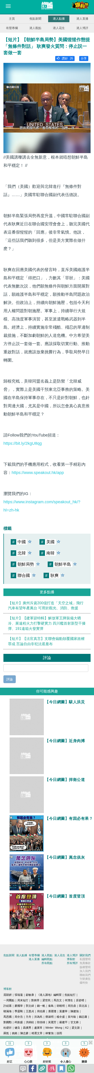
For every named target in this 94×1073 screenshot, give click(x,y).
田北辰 (83, 1005)
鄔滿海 (7, 1011)
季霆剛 (19, 1011)
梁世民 (46, 1000)
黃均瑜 (72, 1016)
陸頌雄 (41, 1022)
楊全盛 (61, 1016)
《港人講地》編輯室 (49, 994)
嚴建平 (63, 1022)
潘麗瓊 (52, 1011)
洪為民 (38, 1016)
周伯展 (41, 1011)
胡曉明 (61, 1005)
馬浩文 (58, 1000)
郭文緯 (30, 1005)
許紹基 (7, 1005)
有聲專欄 (12, 28)
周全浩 (19, 1016)
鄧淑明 (49, 1016)
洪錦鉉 (30, 1022)
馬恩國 (7, 1016)
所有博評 (72, 963)
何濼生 (69, 1000)
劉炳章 (35, 1000)
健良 (17, 1027)
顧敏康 (30, 994)
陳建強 (74, 1011)
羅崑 (6, 1033)
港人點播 (59, 18)
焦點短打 (70, 994)
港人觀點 (35, 28)
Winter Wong (53, 1027)
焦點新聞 (35, 18)
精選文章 (36, 1033)
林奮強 (49, 1033)
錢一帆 (41, 1005)
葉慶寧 (63, 1011)
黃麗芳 (52, 1022)
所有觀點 (47, 963)
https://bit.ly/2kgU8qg (22, 443)
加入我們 (85, 971)
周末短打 (22, 1000)
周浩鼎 (72, 1005)
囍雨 (59, 1033)
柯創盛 (19, 1022)
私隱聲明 (85, 959)
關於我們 (85, 955)
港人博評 (82, 28)
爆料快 (84, 982)
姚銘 (14, 1033)
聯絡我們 (85, 975)
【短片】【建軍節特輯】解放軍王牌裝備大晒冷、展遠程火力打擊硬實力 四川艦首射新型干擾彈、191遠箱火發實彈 (47, 623)
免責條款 (85, 963)
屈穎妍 (7, 994)
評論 (9, 679)
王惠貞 (30, 1011)
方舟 (28, 1016)
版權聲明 (85, 967)
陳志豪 (24, 1033)
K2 (67, 1027)
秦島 (51, 1005)
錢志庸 (83, 1016)
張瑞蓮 (19, 994)
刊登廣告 (85, 978)
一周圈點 (8, 1000)
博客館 (71, 959)
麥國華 (19, 1005)
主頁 (12, 18)
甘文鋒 (74, 1022)
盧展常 (38, 1027)
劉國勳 (7, 1022)
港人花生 (59, 28)
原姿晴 (80, 1000)
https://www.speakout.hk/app (38, 472)
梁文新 (76, 1027)
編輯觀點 (47, 959)
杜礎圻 (7, 1027)
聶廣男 (27, 1027)
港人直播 (82, 18)
